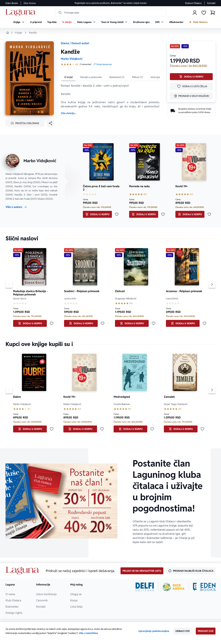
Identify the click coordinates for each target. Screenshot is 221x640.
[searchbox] (110, 12)
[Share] (50, 123)
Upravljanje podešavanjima (153, 631)
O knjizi (68, 77)
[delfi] (144, 587)
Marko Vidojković (72, 59)
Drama (65, 43)
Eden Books (12, 3)
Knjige (18, 32)
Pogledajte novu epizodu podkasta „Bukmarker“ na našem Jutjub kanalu (111, 3)
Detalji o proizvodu (91, 77)
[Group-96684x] (204, 587)
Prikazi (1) (137, 77)
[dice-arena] (173, 587)
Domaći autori (80, 43)
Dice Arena (30, 3)
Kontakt (211, 3)
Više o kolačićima (88, 633)
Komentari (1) (116, 77)
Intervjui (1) (157, 77)
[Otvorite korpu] (212, 12)
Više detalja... (68, 113)
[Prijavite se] (195, 12)
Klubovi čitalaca (193, 3)
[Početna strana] (21, 12)
